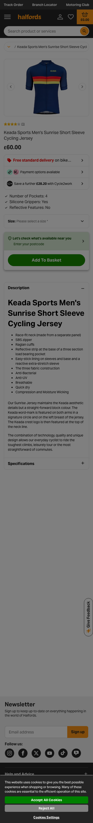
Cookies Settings (46, 817)
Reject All (46, 808)
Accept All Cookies (46, 800)
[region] (46, 799)
